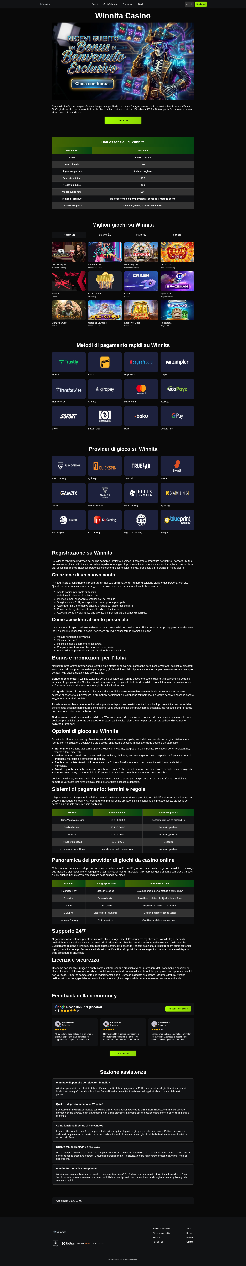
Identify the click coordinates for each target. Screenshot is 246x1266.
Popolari (67, 235)
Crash (139, 235)
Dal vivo (103, 235)
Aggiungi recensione (178, 1009)
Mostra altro (123, 1053)
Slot (175, 235)
